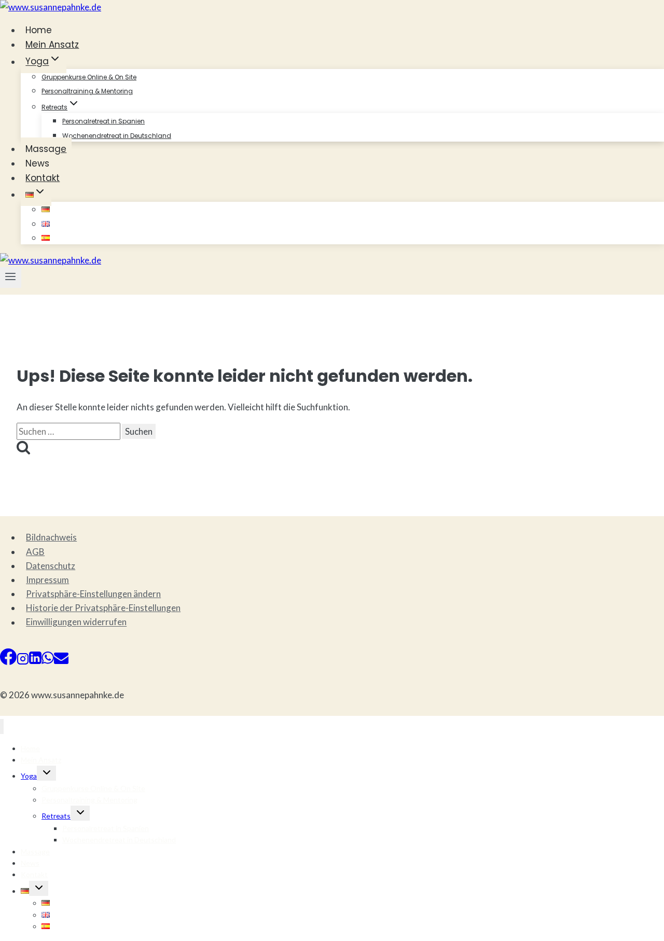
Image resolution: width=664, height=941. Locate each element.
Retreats (56, 815)
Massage (45, 149)
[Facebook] (8, 661)
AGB (35, 551)
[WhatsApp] (48, 661)
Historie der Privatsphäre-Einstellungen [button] (103, 607)
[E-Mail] (61, 661)
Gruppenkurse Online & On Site (89, 77)
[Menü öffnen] (10, 277)
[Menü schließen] (2, 726)
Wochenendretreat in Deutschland (116, 135)
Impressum (47, 579)
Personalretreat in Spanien (103, 121)
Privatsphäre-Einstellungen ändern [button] (93, 593)
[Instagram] (23, 661)
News (37, 163)
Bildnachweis (51, 537)
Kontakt (42, 178)
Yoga (29, 775)
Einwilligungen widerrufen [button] (76, 622)
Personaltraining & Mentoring (87, 91)
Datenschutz (50, 565)
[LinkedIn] (35, 661)
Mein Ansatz (52, 44)
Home (38, 30)
